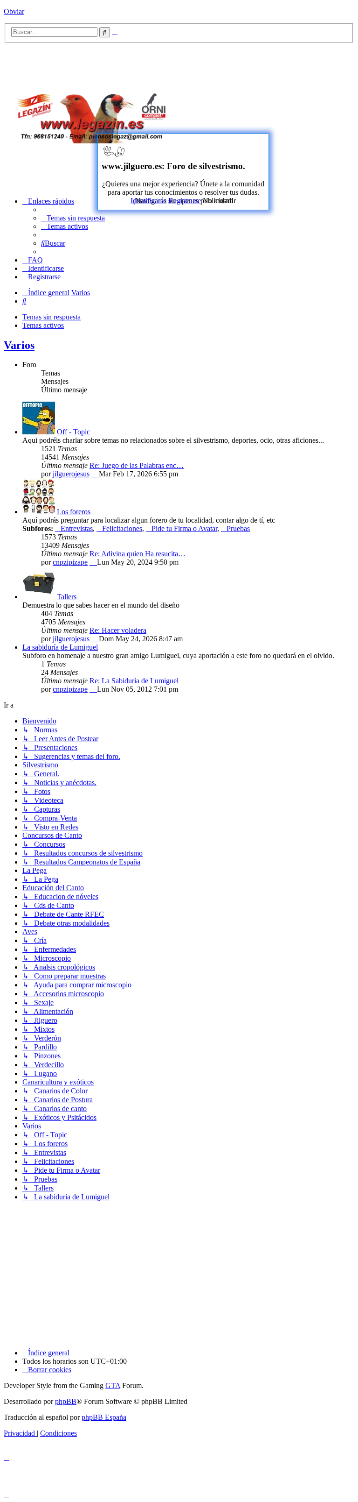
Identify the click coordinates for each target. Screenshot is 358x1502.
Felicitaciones (122, 528)
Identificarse (148, 201)
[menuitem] (73, 218)
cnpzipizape (70, 562)
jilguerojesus (71, 474)
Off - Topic (73, 432)
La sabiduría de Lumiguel (60, 647)
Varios (19, 345)
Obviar (14, 11)
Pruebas (238, 528)
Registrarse (184, 201)
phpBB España (104, 1417)
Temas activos (43, 325)
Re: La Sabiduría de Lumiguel (134, 681)
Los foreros (73, 512)
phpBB (65, 1401)
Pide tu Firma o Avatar (184, 528)
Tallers (66, 597)
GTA (112, 1385)
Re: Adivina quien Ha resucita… (138, 554)
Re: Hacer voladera (118, 630)
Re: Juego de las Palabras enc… (137, 465)
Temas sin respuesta (51, 317)
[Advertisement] (272, 115)
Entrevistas (77, 528)
